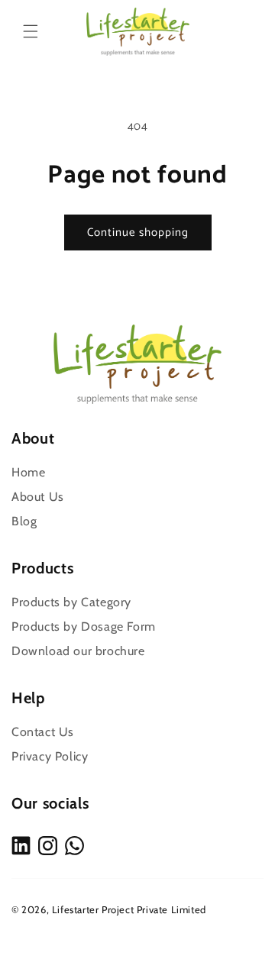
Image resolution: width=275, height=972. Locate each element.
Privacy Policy (49, 756)
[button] (30, 31)
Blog (24, 521)
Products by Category (71, 602)
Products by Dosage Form (83, 626)
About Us (37, 496)
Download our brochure (78, 651)
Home (28, 472)
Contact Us (42, 732)
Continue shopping (138, 232)
